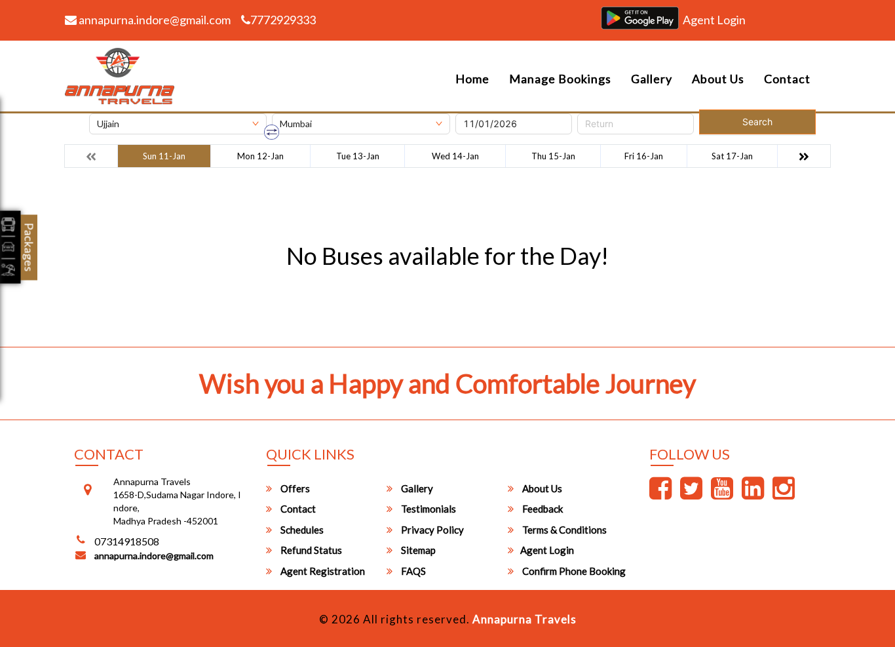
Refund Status (310, 550)
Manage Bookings (560, 78)
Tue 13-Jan (357, 156)
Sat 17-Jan (732, 156)
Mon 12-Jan (260, 156)
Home (472, 78)
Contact (787, 78)
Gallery (651, 78)
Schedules (301, 530)
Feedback (541, 509)
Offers (294, 488)
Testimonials (427, 509)
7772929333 (283, 19)
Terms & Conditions (563, 530)
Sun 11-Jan (164, 156)
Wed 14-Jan (455, 156)
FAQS (412, 571)
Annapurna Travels (524, 619)
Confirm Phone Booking (573, 571)
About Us (718, 78)
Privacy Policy (431, 530)
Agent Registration (321, 571)
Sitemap (417, 550)
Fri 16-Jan (643, 156)
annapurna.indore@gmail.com (154, 19)
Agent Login (714, 19)
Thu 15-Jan (553, 156)
